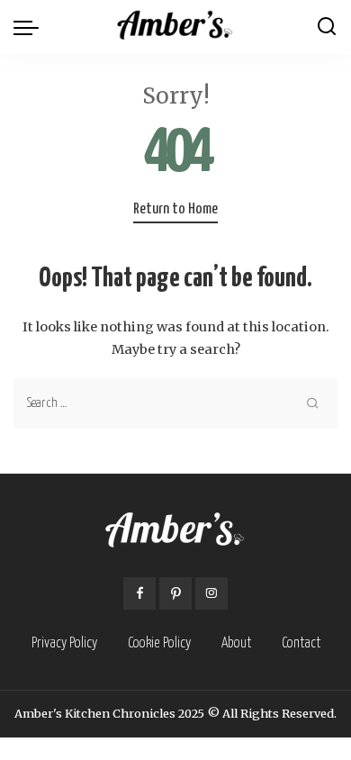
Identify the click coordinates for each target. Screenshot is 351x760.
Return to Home (175, 209)
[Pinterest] (175, 593)
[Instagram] (211, 593)
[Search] (327, 27)
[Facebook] (139, 593)
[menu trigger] (31, 27)
